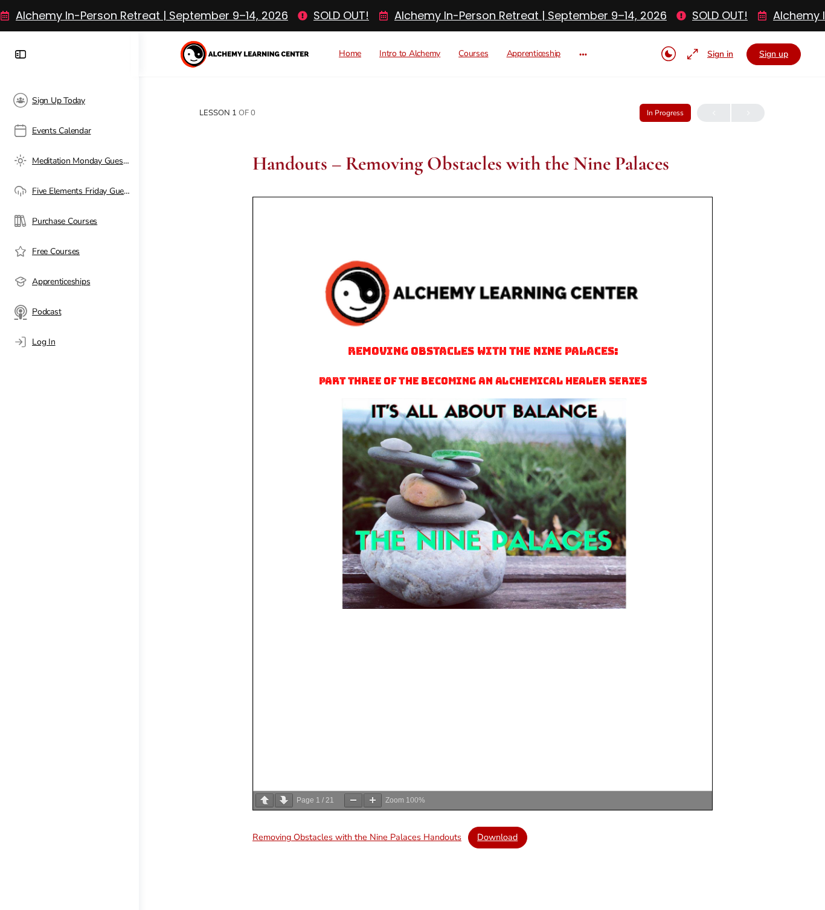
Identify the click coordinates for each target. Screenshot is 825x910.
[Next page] (284, 800)
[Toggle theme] (668, 54)
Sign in (720, 54)
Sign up (773, 54)
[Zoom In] (373, 800)
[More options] (583, 54)
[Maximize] (690, 54)
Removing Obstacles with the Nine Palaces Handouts (356, 837)
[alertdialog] (412, 15)
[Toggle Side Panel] (20, 54)
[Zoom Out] (353, 800)
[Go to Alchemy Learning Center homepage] (245, 52)
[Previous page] (264, 800)
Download (497, 837)
